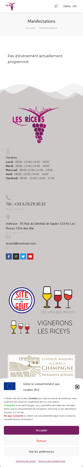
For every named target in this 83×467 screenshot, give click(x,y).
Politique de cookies (26, 461)
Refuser (41, 441)
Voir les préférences (41, 451)
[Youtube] (30, 256)
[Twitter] (23, 256)
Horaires (11, 157)
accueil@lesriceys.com (21, 243)
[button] (77, 387)
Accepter (41, 430)
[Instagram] (16, 256)
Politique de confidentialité (51, 461)
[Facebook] (9, 256)
